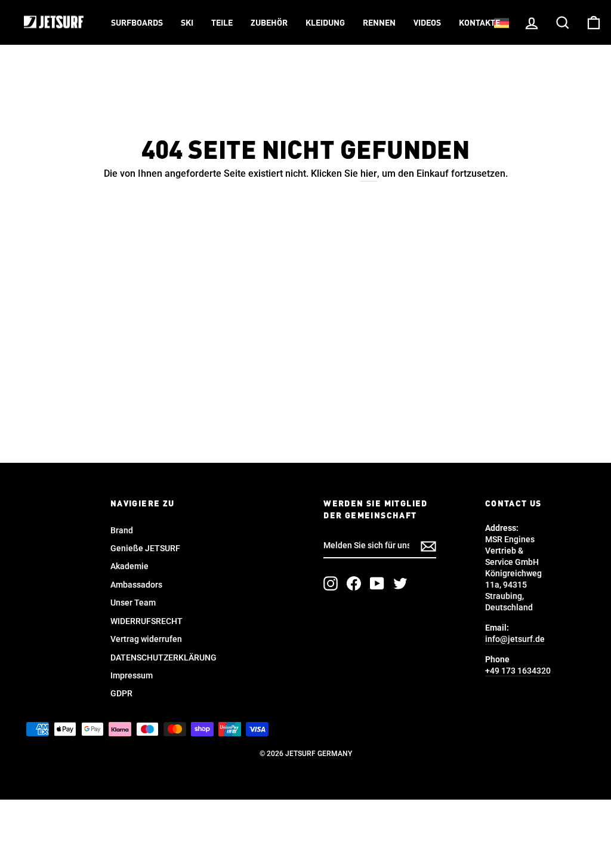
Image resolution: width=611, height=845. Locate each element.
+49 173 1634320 (518, 670)
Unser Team (133, 602)
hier (368, 173)
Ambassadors (136, 584)
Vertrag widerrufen (146, 639)
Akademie (129, 566)
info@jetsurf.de (515, 639)
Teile (222, 23)
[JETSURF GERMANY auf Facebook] (354, 583)
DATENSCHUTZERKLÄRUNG (163, 657)
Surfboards (137, 23)
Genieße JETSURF (145, 548)
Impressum (131, 675)
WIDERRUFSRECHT (146, 621)
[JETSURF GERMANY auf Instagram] (330, 583)
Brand (121, 530)
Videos (427, 23)
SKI (187, 23)
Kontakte (479, 23)
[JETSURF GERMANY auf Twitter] (400, 583)
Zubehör (269, 23)
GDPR (121, 693)
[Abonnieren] (428, 546)
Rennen (379, 23)
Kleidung (325, 23)
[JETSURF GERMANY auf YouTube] (377, 583)
